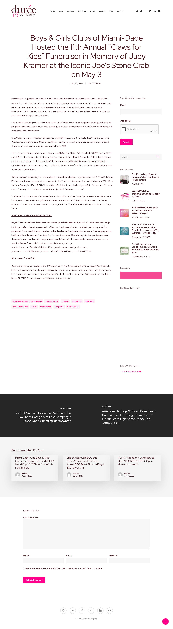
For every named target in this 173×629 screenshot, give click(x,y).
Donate (65, 301)
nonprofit (59, 306)
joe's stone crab (20, 306)
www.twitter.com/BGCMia (22, 251)
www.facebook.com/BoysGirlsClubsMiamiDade (32, 247)
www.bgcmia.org (64, 243)
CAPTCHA (125, 121)
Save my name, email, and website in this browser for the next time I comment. (64, 568)
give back (89, 301)
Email (123, 105)
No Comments (94, 83)
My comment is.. (31, 517)
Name (26, 555)
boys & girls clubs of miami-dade (27, 301)
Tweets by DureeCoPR (130, 371)
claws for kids (52, 301)
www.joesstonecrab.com (61, 278)
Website (113, 555)
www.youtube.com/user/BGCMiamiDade (53, 251)
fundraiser (76, 301)
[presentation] (139, 129)
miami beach (45, 306)
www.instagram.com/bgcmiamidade (71, 247)
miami (34, 306)
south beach (72, 306)
